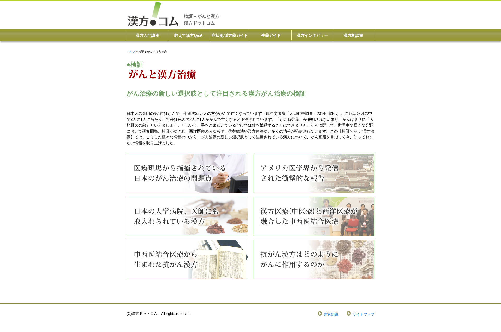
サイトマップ (363, 314)
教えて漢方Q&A (188, 35)
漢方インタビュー (312, 35)
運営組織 (331, 314)
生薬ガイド (271, 35)
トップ (131, 51)
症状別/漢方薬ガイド (230, 35)
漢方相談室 (353, 35)
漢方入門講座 (147, 35)
